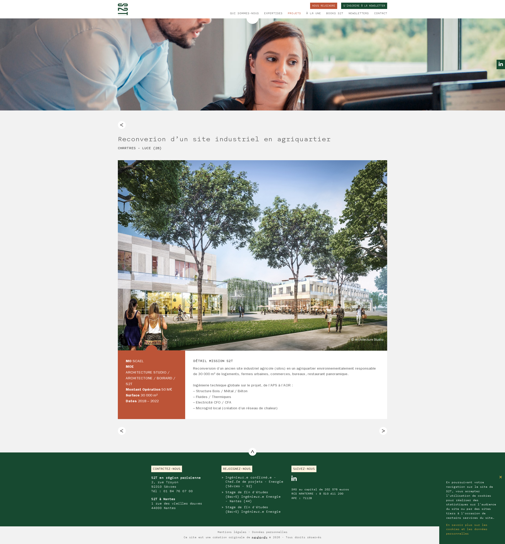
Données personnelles (269, 532)
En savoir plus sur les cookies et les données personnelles (466, 529)
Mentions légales (232, 532)
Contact (380, 13)
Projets (294, 13)
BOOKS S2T (334, 13)
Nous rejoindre (323, 5)
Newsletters (359, 13)
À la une (313, 13)
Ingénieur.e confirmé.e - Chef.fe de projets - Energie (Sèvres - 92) (254, 482)
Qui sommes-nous (244, 13)
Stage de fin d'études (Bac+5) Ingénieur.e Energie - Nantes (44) (253, 497)
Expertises (273, 13)
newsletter (364, 5)
